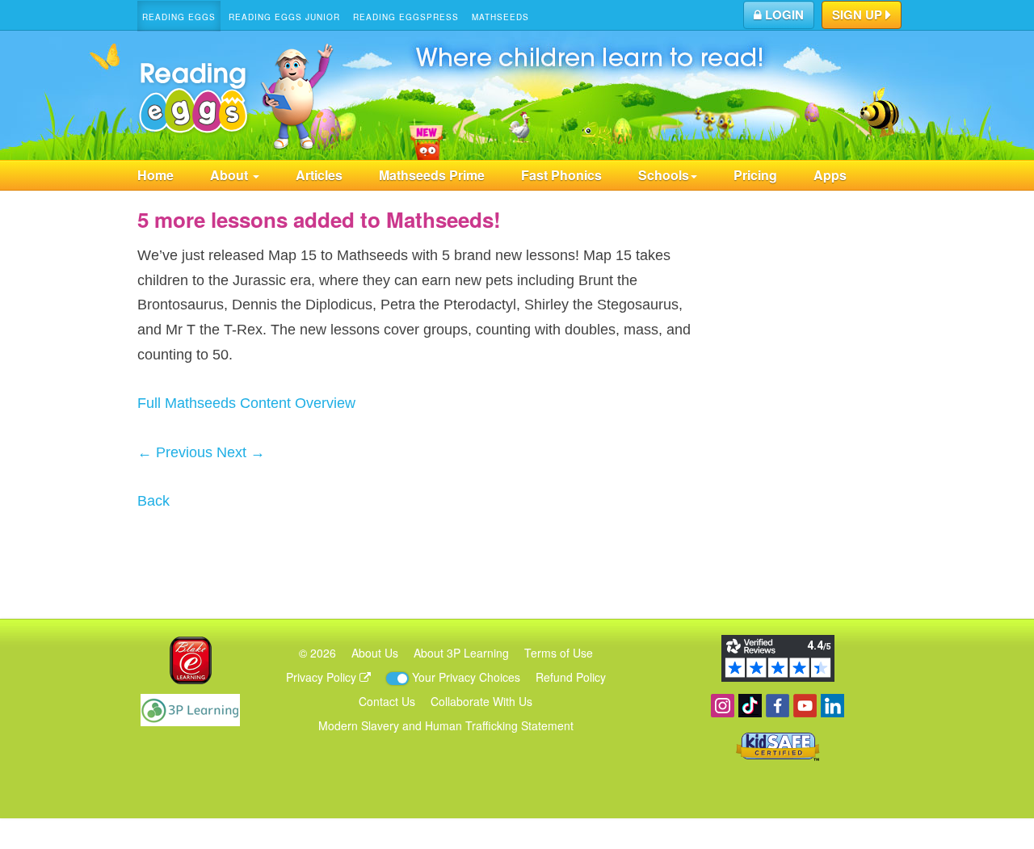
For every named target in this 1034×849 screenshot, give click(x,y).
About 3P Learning (461, 653)
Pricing (755, 175)
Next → (240, 452)
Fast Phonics (561, 175)
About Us (374, 653)
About (230, 175)
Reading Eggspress (406, 17)
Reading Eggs (179, 17)
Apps (830, 175)
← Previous (174, 452)
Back (153, 501)
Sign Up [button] (858, 14)
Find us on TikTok (750, 705)
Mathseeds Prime (432, 175)
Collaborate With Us (481, 701)
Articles (319, 175)
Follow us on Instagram (722, 705)
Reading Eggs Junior (284, 17)
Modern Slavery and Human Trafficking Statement (446, 725)
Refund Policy (571, 677)
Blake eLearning (190, 660)
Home (155, 175)
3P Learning (190, 710)
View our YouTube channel (805, 705)
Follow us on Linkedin (832, 705)
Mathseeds (500, 17)
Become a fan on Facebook (777, 705)
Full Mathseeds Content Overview (246, 403)
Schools (663, 175)
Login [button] (783, 14)
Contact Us (387, 701)
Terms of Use (558, 653)
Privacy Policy (322, 677)
